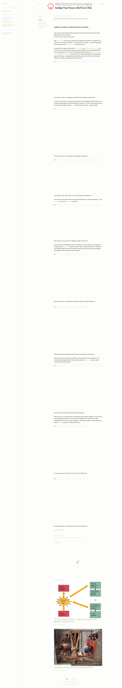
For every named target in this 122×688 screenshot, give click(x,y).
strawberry (87, 360)
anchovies (56, 201)
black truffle (66, 246)
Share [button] (39, 16)
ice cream (60, 422)
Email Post (59, 535)
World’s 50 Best (79, 48)
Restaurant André (70, 44)
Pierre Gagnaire (65, 54)
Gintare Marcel (75, 681)
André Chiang (41, 21)
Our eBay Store (6, 20)
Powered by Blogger (72, 678)
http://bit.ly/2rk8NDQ (59, 530)
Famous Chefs (42, 23)
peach (73, 105)
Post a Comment (60, 624)
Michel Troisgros (94, 52)
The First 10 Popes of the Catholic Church (73, 667)
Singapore (40, 27)
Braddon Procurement (8, 22)
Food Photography (43, 25)
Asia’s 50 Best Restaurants (91, 48)
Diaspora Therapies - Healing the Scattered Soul (10, 25)
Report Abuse (7, 11)
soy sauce (68, 201)
